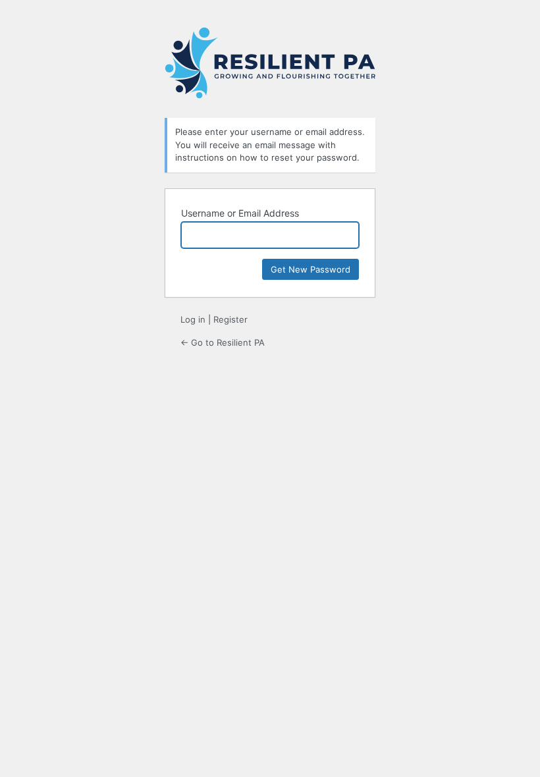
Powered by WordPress (270, 64)
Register (230, 319)
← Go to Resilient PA (222, 342)
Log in (192, 319)
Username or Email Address (240, 213)
